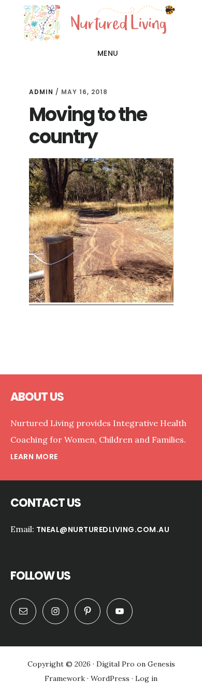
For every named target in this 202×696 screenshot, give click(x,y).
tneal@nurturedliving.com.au (103, 529)
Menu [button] (108, 53)
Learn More (34, 456)
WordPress (110, 678)
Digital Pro (115, 664)
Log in (146, 678)
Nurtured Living (101, 23)
